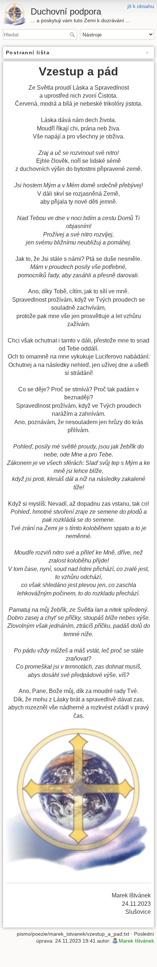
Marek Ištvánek (136, 941)
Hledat (73, 34)
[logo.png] (78, 801)
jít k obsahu (140, 6)
